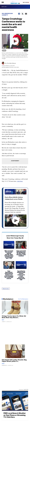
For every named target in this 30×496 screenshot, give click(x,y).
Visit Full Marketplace (23, 299)
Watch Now (25, 2)
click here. (20, 181)
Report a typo (6, 288)
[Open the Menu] (2, 2)
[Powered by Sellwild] (26, 389)
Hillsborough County (7, 14)
